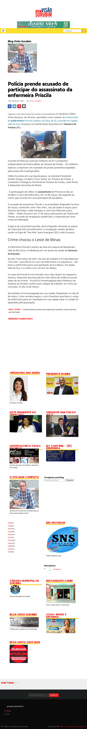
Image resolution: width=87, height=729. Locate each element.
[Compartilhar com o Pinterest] (19, 106)
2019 (11, 543)
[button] (3, 30)
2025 (11, 525)
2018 (11, 546)
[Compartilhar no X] (14, 106)
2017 (11, 549)
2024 (11, 528)
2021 (11, 537)
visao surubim (35, 101)
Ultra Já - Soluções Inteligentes (72, 726)
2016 (11, 551)
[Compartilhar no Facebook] (10, 106)
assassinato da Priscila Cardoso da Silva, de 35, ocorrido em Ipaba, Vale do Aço (43, 121)
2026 (11, 523)
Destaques (55, 569)
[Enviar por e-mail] (24, 106)
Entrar (9, 710)
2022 (11, 534)
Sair (8, 714)
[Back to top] (81, 724)
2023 (11, 531)
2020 (11, 540)
